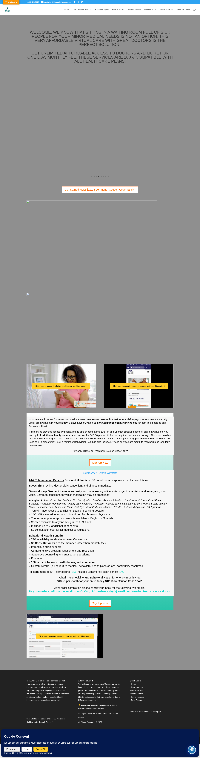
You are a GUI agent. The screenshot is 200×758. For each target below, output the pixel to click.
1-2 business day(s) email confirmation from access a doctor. (131, 591)
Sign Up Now (100, 462)
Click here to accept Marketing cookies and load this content (61, 386)
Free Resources (138, 700)
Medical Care (150, 10)
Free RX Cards (183, 10)
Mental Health (134, 10)
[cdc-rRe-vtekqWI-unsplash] (100, 71)
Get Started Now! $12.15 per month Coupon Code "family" (100, 189)
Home (66, 10)
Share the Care (166, 10)
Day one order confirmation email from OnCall (59, 591)
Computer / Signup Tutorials (100, 472)
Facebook (143, 711)
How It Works (118, 10)
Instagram (157, 711)
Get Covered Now (81, 10)
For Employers (102, 10)
